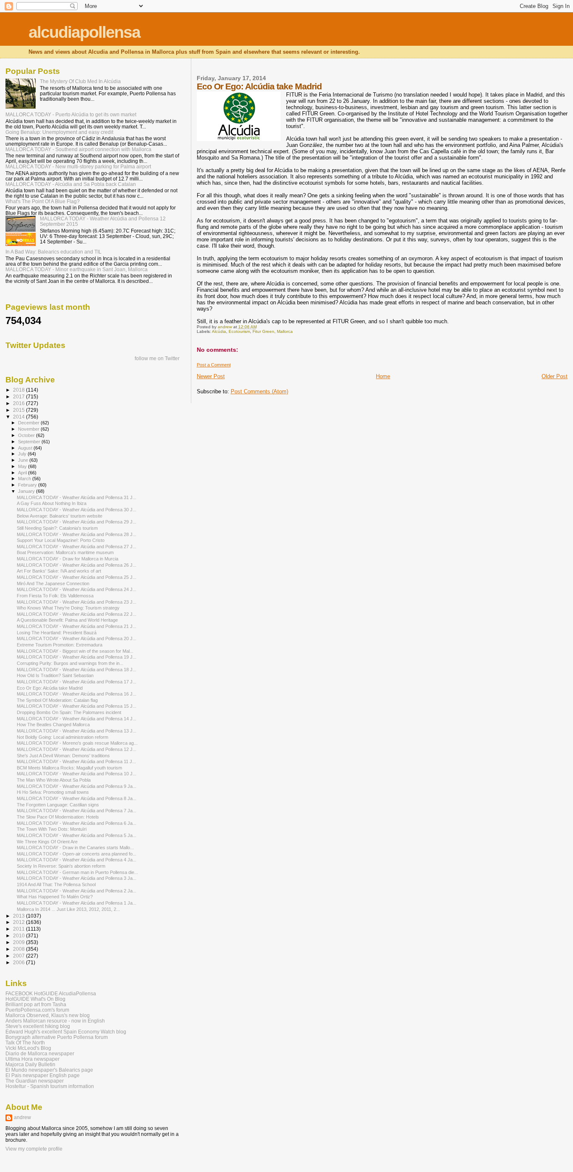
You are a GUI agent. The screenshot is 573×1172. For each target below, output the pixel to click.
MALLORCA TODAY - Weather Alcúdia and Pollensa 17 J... (76, 681)
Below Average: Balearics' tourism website (59, 515)
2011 (19, 928)
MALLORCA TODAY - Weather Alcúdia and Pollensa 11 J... (76, 761)
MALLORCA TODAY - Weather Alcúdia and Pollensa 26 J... (76, 565)
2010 (19, 935)
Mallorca (285, 331)
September (30, 441)
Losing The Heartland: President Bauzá (56, 632)
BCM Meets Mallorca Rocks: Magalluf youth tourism (69, 767)
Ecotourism (239, 331)
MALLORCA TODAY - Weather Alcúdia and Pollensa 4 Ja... (76, 859)
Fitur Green (263, 331)
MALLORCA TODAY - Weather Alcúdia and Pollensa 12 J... (76, 749)
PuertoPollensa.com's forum (37, 1009)
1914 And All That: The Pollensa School (56, 884)
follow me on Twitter (157, 358)
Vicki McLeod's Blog (28, 1048)
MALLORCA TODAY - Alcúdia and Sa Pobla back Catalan (70, 184)
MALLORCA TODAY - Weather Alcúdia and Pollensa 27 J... (76, 546)
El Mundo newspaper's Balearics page (49, 1070)
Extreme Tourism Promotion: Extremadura (59, 644)
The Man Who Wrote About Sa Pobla (54, 779)
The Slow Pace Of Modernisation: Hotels (58, 816)
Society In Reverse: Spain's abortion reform (61, 866)
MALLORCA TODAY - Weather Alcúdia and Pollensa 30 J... (76, 509)
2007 (19, 955)
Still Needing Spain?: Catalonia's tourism (57, 528)
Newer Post (211, 376)
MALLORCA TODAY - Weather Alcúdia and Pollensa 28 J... (76, 534)
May (23, 466)
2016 (19, 403)
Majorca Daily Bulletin (30, 1064)
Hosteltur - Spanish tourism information (49, 1086)
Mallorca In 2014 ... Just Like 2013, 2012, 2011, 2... (68, 909)
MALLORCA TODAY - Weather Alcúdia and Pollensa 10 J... (76, 773)
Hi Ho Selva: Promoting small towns (53, 792)
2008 (19, 949)
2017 (19, 396)
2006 (19, 962)
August (26, 447)
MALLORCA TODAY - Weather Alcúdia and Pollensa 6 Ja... (76, 823)
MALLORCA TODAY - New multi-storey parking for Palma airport (78, 166)
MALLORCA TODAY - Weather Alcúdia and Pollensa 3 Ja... (76, 878)
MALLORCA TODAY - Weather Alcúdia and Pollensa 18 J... (76, 669)
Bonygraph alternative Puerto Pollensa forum (56, 1037)
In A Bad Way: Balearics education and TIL (53, 251)
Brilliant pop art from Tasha (35, 1004)
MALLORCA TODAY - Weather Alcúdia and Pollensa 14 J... (76, 718)
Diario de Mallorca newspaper (39, 1053)
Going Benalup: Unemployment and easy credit (59, 132)
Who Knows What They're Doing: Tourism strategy (68, 607)
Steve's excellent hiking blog (37, 1026)
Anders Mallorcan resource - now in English (55, 1020)
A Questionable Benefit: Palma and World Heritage (67, 620)
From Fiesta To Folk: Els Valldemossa (55, 595)
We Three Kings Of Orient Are (47, 841)
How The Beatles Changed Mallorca (53, 724)
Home (383, 376)
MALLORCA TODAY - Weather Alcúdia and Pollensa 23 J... (76, 601)
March (25, 478)
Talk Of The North (25, 1042)
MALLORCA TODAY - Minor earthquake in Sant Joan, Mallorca (76, 269)
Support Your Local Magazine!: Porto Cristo (60, 540)
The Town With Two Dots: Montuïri (51, 829)
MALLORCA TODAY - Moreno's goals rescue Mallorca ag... (77, 743)
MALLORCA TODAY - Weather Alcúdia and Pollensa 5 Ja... (76, 835)
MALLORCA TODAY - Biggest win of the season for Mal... (75, 651)
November (29, 429)
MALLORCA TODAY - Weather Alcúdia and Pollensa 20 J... (76, 638)
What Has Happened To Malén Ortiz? (55, 896)
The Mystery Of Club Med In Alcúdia (80, 81)
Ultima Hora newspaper (32, 1059)
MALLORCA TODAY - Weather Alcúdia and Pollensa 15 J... (76, 706)
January (27, 491)
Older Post (555, 376)
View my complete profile (34, 1149)
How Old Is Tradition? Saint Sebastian (55, 675)
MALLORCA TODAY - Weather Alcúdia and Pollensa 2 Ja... (76, 890)
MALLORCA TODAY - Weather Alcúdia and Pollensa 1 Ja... (76, 902)
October (27, 435)
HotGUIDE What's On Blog (35, 999)
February (28, 484)
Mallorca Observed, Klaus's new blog (47, 1015)
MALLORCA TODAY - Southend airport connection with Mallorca (78, 149)
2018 (19, 389)
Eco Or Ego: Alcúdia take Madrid (50, 688)
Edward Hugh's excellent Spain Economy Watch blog (65, 1031)
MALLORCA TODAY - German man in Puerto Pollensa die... (77, 872)
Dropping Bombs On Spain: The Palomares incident (69, 712)
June (23, 460)
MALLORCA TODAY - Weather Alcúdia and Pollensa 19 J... (76, 656)
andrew (22, 1117)
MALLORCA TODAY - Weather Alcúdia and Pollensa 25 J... (76, 577)
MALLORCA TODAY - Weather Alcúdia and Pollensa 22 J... (76, 614)
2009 (19, 942)
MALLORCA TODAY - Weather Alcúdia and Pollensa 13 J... (76, 730)
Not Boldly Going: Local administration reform (62, 737)
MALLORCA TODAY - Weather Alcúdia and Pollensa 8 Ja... (76, 798)
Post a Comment (214, 364)
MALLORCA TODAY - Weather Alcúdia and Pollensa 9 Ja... (76, 786)
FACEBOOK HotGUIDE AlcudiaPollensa (50, 993)
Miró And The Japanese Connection (53, 583)
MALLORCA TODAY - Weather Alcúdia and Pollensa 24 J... (76, 589)
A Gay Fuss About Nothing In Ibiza (51, 503)
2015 (19, 410)
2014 (19, 416)
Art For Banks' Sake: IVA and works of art (59, 570)
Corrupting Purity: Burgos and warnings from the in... (70, 663)
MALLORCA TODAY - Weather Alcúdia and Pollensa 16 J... (76, 693)
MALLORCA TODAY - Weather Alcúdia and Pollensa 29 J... (76, 521)
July (23, 453)
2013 (19, 915)
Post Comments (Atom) (259, 391)
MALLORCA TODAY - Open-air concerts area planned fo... (76, 853)
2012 (19, 922)
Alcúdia (219, 331)
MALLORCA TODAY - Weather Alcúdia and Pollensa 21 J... (76, 626)
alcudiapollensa (84, 32)
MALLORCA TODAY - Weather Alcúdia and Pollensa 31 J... (76, 497)
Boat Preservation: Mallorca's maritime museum (65, 552)
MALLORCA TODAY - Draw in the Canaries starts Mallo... (75, 847)
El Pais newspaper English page (42, 1075)
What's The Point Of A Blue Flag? (42, 201)
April (23, 472)
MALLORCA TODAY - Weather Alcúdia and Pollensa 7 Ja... (76, 810)
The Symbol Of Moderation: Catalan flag (57, 700)
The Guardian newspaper (34, 1080)
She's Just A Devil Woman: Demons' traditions (63, 755)
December (29, 422)
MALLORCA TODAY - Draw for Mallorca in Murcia (67, 558)
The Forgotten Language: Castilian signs (58, 804)
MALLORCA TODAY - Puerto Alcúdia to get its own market (70, 114)
